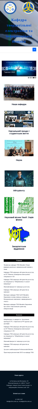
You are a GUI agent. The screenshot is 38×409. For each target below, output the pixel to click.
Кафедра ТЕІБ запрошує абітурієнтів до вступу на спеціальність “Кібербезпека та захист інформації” (19, 282)
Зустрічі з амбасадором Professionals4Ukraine (18, 349)
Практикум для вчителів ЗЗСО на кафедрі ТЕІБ (19, 352)
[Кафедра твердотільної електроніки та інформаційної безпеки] (10, 8)
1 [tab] (28, 77)
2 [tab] (30, 77)
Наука (19, 160)
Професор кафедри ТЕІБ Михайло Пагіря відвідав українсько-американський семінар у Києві (18, 267)
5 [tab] (35, 77)
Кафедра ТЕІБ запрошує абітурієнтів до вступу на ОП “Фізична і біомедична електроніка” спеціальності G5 (19, 274)
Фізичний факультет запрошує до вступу (17, 287)
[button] (5, 68)
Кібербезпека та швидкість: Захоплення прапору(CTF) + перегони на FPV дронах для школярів (18, 322)
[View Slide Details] (19, 68)
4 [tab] (33, 77)
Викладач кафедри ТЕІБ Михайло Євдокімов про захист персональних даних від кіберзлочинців (18, 306)
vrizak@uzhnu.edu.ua (25, 401)
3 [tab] (32, 77)
